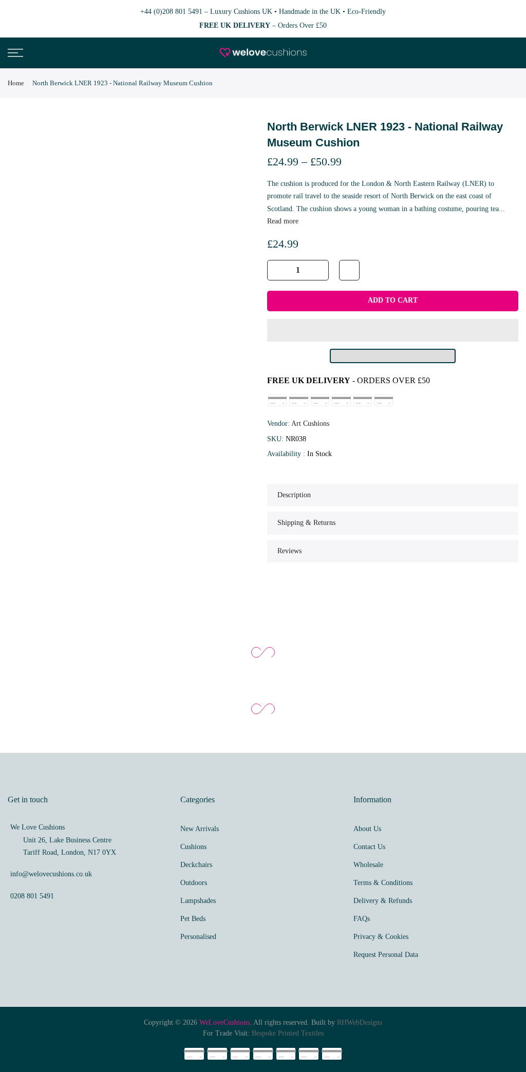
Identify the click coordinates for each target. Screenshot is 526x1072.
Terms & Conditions (382, 883)
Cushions (193, 847)
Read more (282, 221)
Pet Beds (192, 919)
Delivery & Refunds (382, 901)
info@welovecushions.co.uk (51, 874)
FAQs (361, 919)
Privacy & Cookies (380, 937)
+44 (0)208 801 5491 (171, 11)
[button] (393, 330)
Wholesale (368, 865)
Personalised (198, 937)
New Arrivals (199, 829)
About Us (367, 829)
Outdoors (193, 883)
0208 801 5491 (32, 896)
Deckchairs (196, 865)
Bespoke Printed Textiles (288, 1033)
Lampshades (198, 901)
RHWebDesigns (359, 1022)
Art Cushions (310, 423)
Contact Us (369, 847)
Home (16, 83)
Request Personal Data (385, 954)
